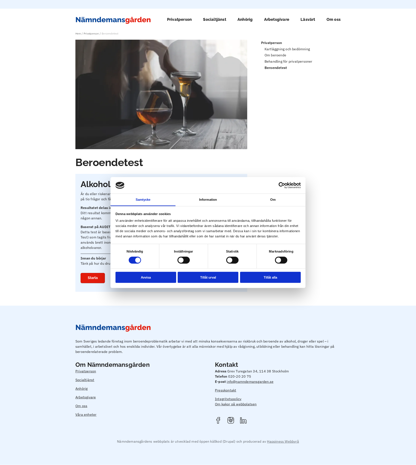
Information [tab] (208, 199)
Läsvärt (308, 19)
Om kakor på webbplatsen (236, 404)
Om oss (334, 19)
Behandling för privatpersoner (288, 61)
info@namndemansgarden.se (250, 381)
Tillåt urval (208, 277)
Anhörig (245, 19)
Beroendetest (276, 67)
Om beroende (275, 55)
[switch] (183, 259)
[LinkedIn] (243, 421)
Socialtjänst (214, 19)
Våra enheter (85, 414)
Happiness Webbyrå (283, 441)
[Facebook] (218, 421)
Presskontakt (225, 390)
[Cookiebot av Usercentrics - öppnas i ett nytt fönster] (282, 185)
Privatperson (179, 19)
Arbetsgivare (276, 19)
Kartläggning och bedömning (287, 49)
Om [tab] (273, 199)
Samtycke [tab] (143, 199)
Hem (78, 33)
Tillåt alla (270, 277)
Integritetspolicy (228, 399)
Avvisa (146, 277)
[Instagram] (231, 421)
